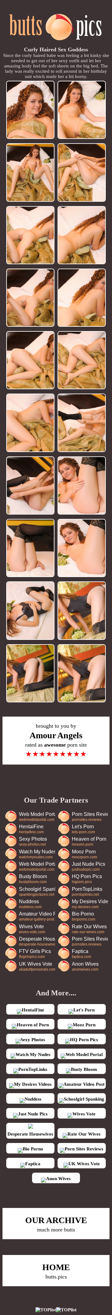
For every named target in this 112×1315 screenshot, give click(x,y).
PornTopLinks (87, 891)
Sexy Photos (33, 841)
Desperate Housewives (37, 941)
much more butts (56, 1224)
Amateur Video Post (37, 916)
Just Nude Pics (88, 866)
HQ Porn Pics (87, 879)
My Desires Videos (90, 904)
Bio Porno (83, 916)
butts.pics (56, 1271)
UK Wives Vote (37, 966)
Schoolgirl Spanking (37, 891)
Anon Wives (85, 966)
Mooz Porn (84, 854)
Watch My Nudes (37, 854)
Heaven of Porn (89, 841)
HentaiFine (31, 829)
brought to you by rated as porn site (56, 740)
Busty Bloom (33, 879)
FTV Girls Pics (35, 954)
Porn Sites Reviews (90, 817)
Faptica (81, 954)
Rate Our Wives (89, 929)
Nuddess (30, 904)
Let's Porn (83, 829)
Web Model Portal (37, 817)
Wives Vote (32, 929)
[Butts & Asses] (56, 43)
